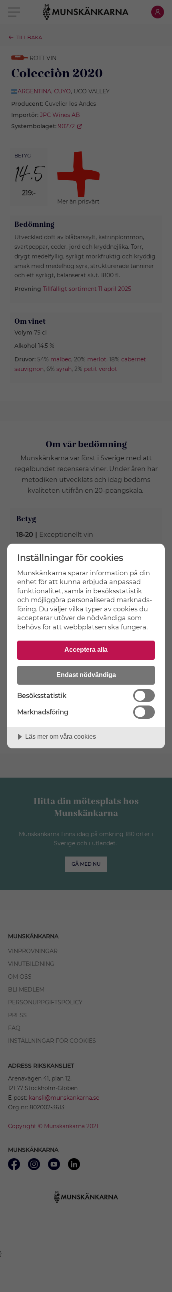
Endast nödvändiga (86, 674)
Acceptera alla (86, 649)
